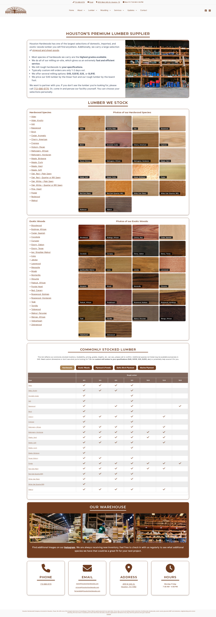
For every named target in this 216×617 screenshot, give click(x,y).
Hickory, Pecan (38, 147)
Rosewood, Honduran (41, 298)
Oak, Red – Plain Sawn (41, 173)
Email (91, 2)
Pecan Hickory (33, 458)
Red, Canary (36, 290)
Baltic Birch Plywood (125, 368)
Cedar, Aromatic (38, 135)
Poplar (34, 193)
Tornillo (34, 305)
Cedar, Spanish (38, 233)
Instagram (69, 547)
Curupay (35, 241)
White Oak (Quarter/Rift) (36, 484)
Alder (33, 116)
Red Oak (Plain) (33, 469)
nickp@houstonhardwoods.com (87, 583)
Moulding (104, 10)
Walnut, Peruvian (39, 313)
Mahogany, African (39, 151)
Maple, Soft (36, 170)
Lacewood (36, 263)
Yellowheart (36, 321)
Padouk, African (38, 282)
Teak (33, 302)
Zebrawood (36, 324)
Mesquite (35, 267)
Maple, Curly (37, 162)
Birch (33, 132)
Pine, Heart (36, 189)
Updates (130, 10)
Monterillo (36, 275)
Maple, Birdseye (38, 158)
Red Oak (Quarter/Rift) (36, 474)
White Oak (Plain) (34, 479)
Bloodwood (36, 225)
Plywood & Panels (103, 368)
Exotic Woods (84, 368)
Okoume (35, 279)
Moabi (34, 271)
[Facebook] (206, 10)
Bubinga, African (38, 229)
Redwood (35, 196)
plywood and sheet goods (45, 50)
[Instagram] (210, 10)
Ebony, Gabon (37, 244)
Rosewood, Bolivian (40, 294)
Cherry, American (39, 139)
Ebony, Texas (37, 248)
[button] (83, 10)
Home (71, 10)
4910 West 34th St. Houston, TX (109, 2)
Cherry (31, 416)
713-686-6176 (80, 2)
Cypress (35, 143)
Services (117, 10)
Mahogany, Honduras (36, 432)
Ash (33, 124)
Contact (143, 10)
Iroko (33, 256)
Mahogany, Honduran (41, 154)
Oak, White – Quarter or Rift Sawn (46, 185)
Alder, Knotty (37, 120)
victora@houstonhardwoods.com (87, 587)
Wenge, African (38, 317)
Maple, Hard (36, 166)
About (79, 10)
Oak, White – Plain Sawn (42, 181)
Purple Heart (37, 286)
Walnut (34, 200)
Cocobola (35, 237)
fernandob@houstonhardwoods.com (87, 591)
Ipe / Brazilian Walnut (41, 252)
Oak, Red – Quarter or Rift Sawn (46, 177)
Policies (109, 614)
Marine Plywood (147, 368)
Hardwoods (67, 368)
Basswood (36, 128)
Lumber (91, 10)
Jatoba (34, 260)
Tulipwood (36, 309)
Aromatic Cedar (34, 396)
